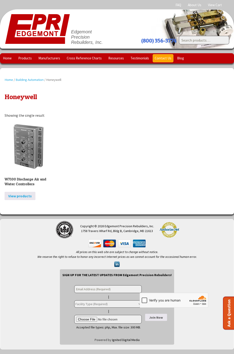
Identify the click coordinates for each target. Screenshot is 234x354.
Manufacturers (49, 58)
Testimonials (139, 58)
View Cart (215, 5)
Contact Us (163, 58)
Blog (180, 58)
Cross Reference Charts (84, 58)
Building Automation (30, 80)
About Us (194, 5)
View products (20, 196)
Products (25, 58)
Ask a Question (228, 313)
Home (7, 58)
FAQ (178, 5)
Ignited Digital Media (126, 340)
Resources (116, 58)
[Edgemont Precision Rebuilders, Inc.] (37, 29)
